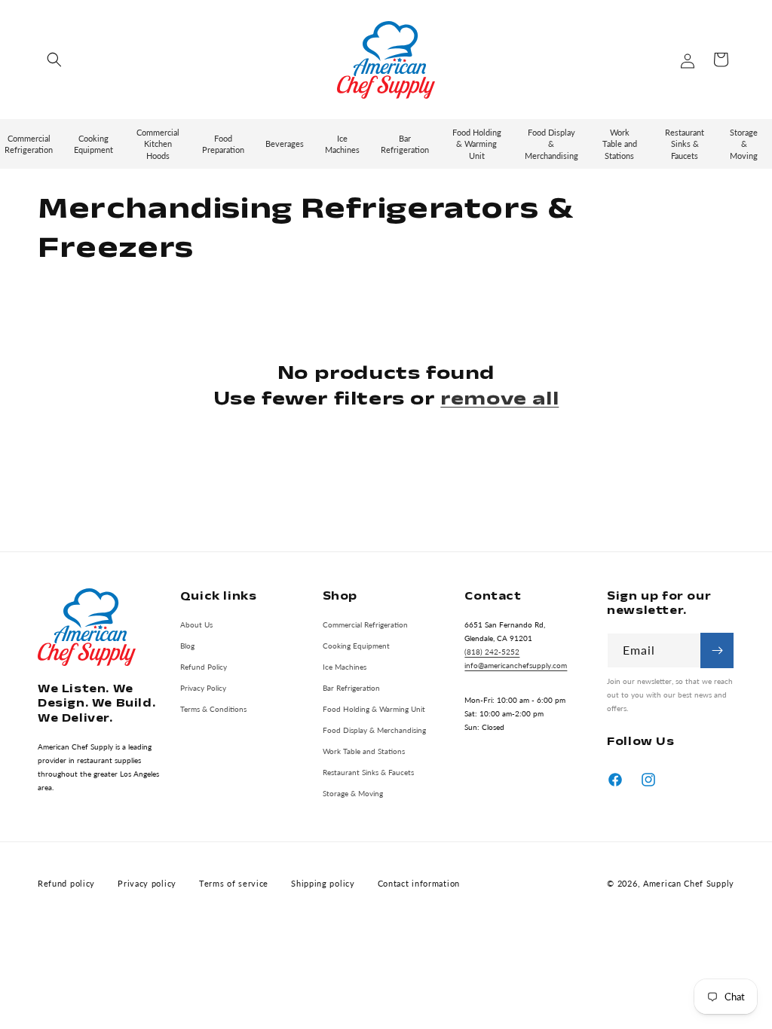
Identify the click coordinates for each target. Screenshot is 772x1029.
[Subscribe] (717, 650)
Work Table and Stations (364, 751)
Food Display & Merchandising (374, 729)
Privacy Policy (203, 687)
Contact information (419, 883)
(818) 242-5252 (491, 651)
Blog (187, 645)
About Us (196, 624)
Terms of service (233, 883)
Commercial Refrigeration (365, 624)
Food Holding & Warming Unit (374, 708)
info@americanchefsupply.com (515, 665)
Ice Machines (344, 666)
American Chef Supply (688, 883)
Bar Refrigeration (351, 687)
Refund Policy (203, 666)
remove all (499, 397)
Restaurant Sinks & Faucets (368, 772)
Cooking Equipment (356, 645)
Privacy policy (147, 883)
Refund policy (66, 883)
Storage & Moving (353, 793)
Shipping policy (323, 883)
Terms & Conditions (213, 708)
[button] (54, 59)
